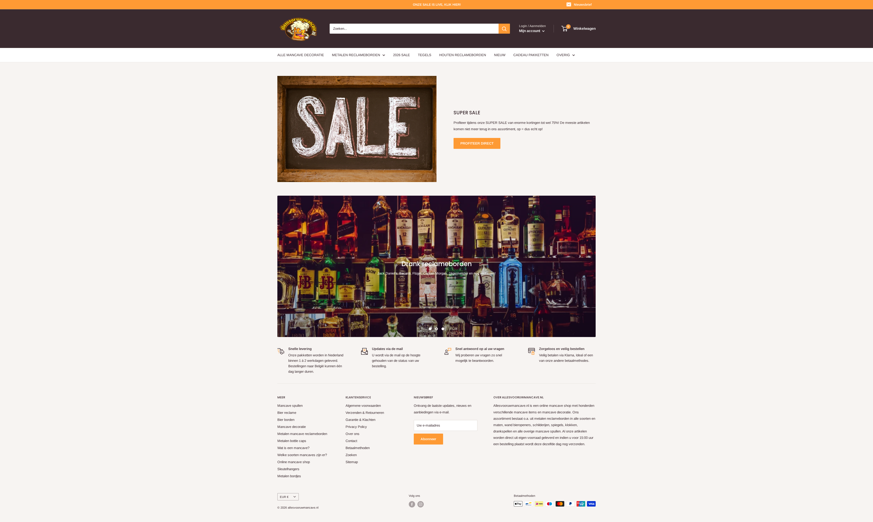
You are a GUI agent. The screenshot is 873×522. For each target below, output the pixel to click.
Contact (351, 441)
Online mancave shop (293, 462)
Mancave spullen (290, 405)
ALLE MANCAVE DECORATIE (300, 55)
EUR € (284, 497)
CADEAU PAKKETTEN (531, 55)
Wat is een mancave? (293, 448)
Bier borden (285, 420)
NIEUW (499, 55)
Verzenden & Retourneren (365, 413)
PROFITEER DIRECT (477, 143)
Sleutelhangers (288, 469)
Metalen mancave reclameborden (302, 434)
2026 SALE (401, 55)
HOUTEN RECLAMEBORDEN (462, 55)
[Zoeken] (504, 29)
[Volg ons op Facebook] (412, 504)
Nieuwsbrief (583, 4)
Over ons (352, 434)
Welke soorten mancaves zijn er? (302, 455)
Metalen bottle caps (291, 441)
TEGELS (424, 55)
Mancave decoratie (291, 427)
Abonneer (428, 439)
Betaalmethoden (358, 448)
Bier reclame (286, 413)
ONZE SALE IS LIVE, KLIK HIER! (437, 4)
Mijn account (530, 31)
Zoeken (351, 455)
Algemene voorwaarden (363, 405)
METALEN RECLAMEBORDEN (356, 55)
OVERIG (563, 55)
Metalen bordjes (289, 476)
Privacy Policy (356, 427)
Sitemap (352, 462)
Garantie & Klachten (360, 420)
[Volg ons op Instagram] (420, 504)
